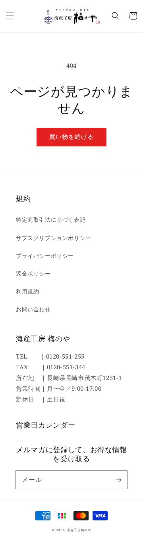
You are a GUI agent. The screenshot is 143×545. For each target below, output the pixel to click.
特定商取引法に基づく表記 (50, 219)
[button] (10, 16)
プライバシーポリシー (45, 255)
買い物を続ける (71, 136)
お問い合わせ (33, 309)
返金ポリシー (33, 273)
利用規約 (27, 291)
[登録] (118, 479)
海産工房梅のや (79, 530)
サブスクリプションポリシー (53, 238)
